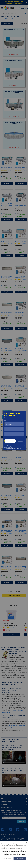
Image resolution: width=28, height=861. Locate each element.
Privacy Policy (21, 854)
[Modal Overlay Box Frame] (14, 430)
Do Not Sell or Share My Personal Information (12, 851)
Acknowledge (19, 858)
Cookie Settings (7, 858)
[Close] (26, 842)
